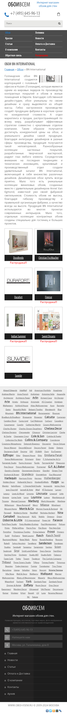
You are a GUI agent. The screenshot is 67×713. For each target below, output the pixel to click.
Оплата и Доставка (18, 673)
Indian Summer (18, 336)
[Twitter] (50, 711)
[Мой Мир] (57, 711)
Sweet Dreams (48, 336)
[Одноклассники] (53, 711)
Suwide (18, 375)
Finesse (48, 297)
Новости (12, 660)
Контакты (13, 687)
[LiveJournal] (60, 711)
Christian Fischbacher (48, 258)
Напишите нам (21, 637)
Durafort (18, 297)
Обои (19, 4)
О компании (14, 680)
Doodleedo (18, 258)
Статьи (11, 666)
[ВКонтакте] (47, 711)
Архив (11, 693)
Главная (9, 69)
